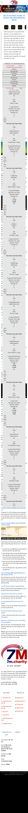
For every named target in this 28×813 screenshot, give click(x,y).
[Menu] (2, 2)
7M (5, 31)
